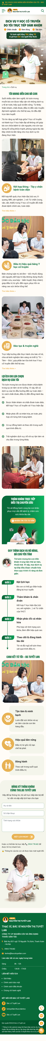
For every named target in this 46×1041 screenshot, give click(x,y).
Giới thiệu (7, 978)
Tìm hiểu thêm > (9, 211)
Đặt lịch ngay (21, 837)
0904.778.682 (33, 844)
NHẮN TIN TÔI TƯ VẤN (24, 521)
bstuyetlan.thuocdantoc (16, 1009)
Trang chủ (6, 87)
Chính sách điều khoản (13, 986)
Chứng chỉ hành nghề (12, 990)
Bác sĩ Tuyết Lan (13, 1003)
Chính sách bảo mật (12, 982)
